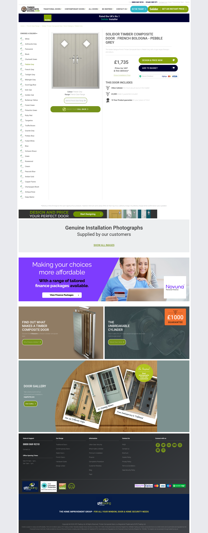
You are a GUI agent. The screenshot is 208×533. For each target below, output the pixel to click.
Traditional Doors (52, 9)
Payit (90, 474)
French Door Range (33, 26)
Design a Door (60, 466)
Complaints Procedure (96, 462)
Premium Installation (96, 453)
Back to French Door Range (75, 100)
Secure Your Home (116, 342)
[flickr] (157, 450)
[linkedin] (168, 445)
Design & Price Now (152, 60)
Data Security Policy (128, 470)
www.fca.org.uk (173, 529)
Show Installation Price (122, 75)
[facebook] (157, 445)
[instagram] (180, 445)
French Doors (60, 457)
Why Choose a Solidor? (31, 342)
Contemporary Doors (75, 9)
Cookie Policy (126, 457)
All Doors (93, 9)
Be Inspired (107, 9)
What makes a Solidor (96, 449)
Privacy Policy (126, 462)
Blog (90, 470)
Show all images (104, 245)
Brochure (125, 453)
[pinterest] (163, 450)
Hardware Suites (61, 462)
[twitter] (163, 445)
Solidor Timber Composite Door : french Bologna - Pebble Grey (62, 26)
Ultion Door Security (95, 445)
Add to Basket (150, 68)
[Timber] (30, 9)
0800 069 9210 (31, 444)
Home (22, 26)
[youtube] (174, 445)
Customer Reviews (95, 466)
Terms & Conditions (128, 466)
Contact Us (163, 2)
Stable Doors (60, 453)
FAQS (124, 445)
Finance (91, 457)
